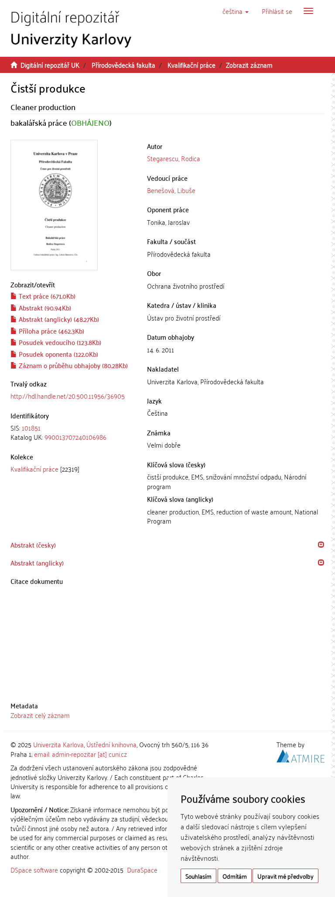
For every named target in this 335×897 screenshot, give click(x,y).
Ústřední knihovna (111, 744)
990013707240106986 (75, 437)
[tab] (72, 432)
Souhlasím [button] (198, 875)
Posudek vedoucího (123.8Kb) (59, 342)
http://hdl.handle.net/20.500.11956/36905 (67, 396)
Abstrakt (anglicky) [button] (37, 562)
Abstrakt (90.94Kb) (44, 307)
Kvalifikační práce (191, 65)
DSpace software (34, 869)
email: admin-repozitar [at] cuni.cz (80, 754)
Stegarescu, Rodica (173, 158)
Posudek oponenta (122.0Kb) (57, 354)
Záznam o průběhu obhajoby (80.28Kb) (72, 365)
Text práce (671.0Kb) (46, 296)
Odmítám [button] (234, 875)
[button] (235, 11)
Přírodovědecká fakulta (123, 65)
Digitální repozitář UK (50, 65)
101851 (31, 427)
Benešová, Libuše (171, 190)
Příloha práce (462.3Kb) (50, 330)
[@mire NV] (301, 754)
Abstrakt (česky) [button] (33, 544)
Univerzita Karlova (58, 744)
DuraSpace (142, 869)
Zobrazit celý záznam (40, 715)
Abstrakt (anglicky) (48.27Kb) (58, 319)
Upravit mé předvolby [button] (285, 875)
